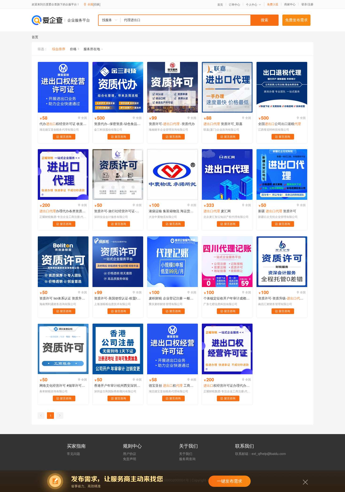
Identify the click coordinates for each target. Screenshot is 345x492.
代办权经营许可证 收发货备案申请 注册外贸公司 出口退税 (63, 123)
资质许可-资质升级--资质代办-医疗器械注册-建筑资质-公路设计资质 (282, 298)
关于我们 (185, 453)
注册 (310, 4)
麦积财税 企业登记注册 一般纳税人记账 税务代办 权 (172, 298)
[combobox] (188, 20)
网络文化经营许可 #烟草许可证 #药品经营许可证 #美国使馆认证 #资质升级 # (63, 385)
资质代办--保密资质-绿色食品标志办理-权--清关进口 (118, 123)
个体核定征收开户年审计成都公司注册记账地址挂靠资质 (227, 298)
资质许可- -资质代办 (172, 123)
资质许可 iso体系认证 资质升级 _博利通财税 (63, 298)
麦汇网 (217, 210)
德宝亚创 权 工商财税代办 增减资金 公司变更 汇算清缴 (172, 385)
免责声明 (129, 458)
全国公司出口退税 (279, 123)
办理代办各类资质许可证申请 (63, 210)
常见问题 (73, 453)
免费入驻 (272, 4)
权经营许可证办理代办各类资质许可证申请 (227, 385)
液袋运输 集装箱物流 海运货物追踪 (172, 210)
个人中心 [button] (251, 4)
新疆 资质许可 (277, 210)
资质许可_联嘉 (222, 123)
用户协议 (129, 453)
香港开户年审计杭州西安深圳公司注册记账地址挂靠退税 (118, 385)
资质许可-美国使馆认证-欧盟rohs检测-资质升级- (118, 298)
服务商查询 (187, 458)
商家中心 (289, 4)
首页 (220, 4)
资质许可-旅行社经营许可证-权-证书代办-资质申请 (118, 210)
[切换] (96, 4)
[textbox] (199, 20)
